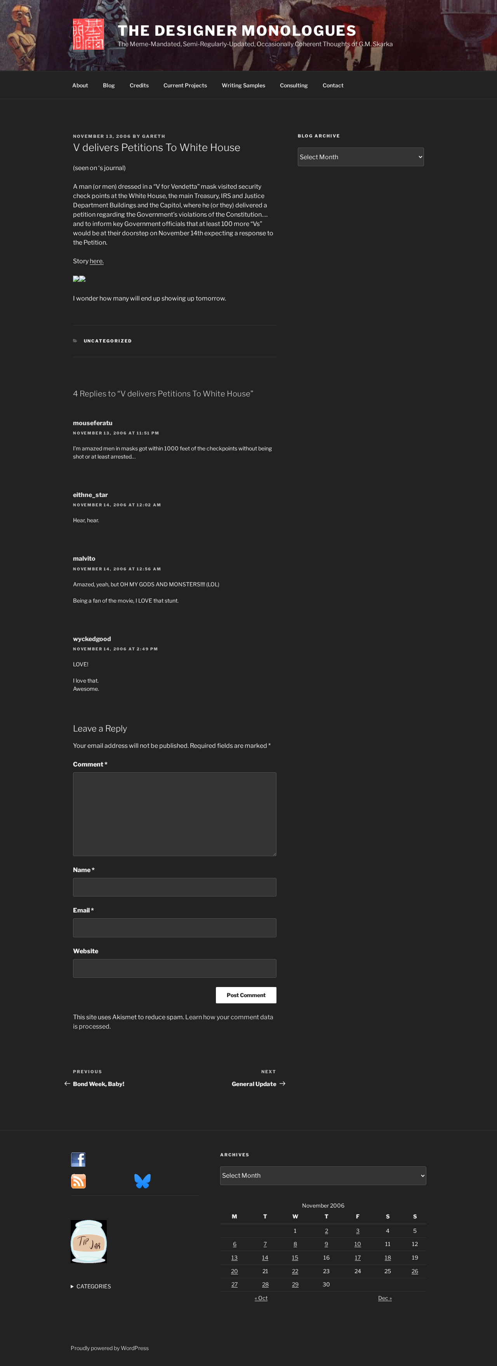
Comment (90, 764)
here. (97, 261)
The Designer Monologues (237, 30)
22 (295, 1271)
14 (265, 1257)
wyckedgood (92, 639)
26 (415, 1271)
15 (295, 1257)
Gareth (153, 136)
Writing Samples (243, 85)
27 (234, 1284)
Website (85, 951)
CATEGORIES (93, 1286)
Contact (333, 85)
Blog (109, 85)
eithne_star (90, 495)
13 (234, 1257)
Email (83, 910)
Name (84, 870)
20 (234, 1271)
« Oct (261, 1298)
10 (358, 1244)
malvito (84, 558)
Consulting (294, 85)
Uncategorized (108, 341)
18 (388, 1257)
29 (295, 1284)
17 (358, 1257)
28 (265, 1284)
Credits (139, 85)
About (80, 85)
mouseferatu (93, 423)
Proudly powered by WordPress (110, 1348)
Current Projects (185, 85)
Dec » (385, 1298)
